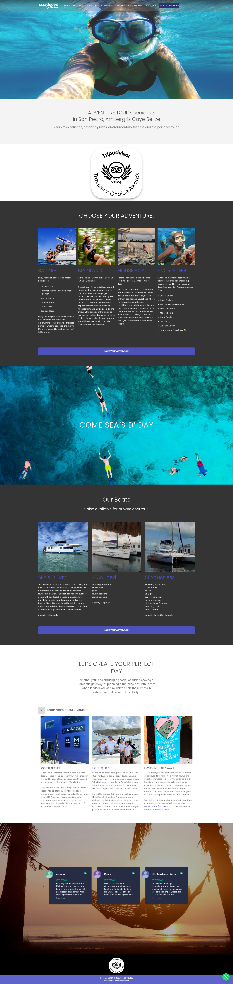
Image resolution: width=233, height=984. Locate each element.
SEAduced (104, 577)
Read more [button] (60, 898)
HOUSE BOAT (132, 270)
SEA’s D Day (52, 577)
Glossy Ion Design (121, 981)
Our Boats (116, 499)
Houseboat (106, 5)
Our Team (138, 5)
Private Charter (122, 5)
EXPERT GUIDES (100, 768)
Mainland (77, 5)
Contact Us (151, 5)
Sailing (65, 5)
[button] (189, 886)
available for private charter (120, 509)
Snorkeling (91, 5)
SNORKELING (171, 270)
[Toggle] (41, 710)
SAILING (47, 270)
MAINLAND (90, 270)
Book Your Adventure (169, 5)
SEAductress (160, 577)
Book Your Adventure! (116, 351)
